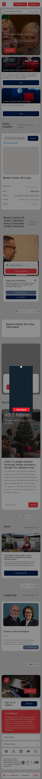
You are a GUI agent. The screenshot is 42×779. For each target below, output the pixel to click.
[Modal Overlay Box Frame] (21, 389)
